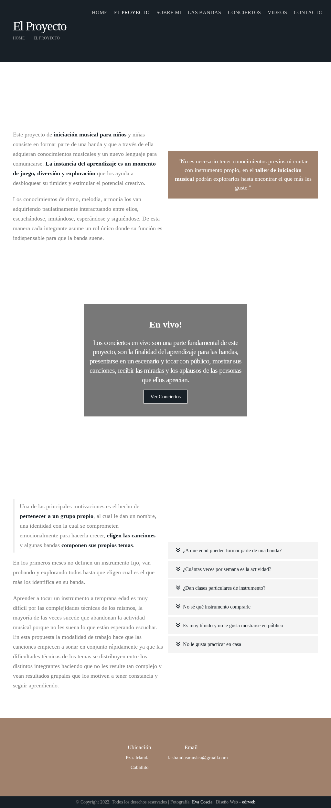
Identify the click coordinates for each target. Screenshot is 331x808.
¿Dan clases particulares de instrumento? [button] (224, 588)
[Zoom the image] (204, 133)
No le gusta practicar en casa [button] (212, 644)
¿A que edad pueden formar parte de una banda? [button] (232, 550)
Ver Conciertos (165, 396)
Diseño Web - (235, 802)
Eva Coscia (202, 802)
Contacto (308, 12)
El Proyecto (132, 12)
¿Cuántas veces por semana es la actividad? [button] (227, 569)
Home (99, 12)
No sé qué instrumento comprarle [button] (217, 606)
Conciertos (244, 12)
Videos (277, 12)
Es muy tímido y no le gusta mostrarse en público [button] (233, 625)
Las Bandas (204, 12)
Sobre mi (168, 12)
